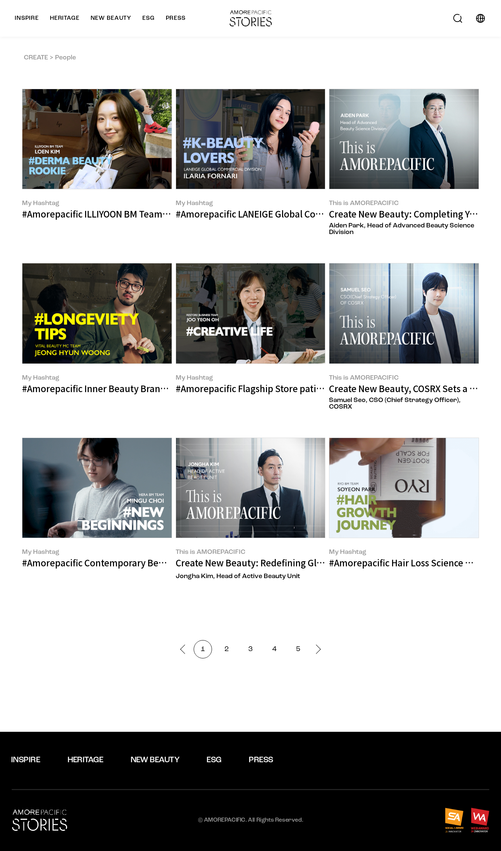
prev (184, 649)
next (316, 649)
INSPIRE (25, 760)
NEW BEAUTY (155, 760)
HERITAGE (85, 760)
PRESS (261, 760)
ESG (213, 760)
